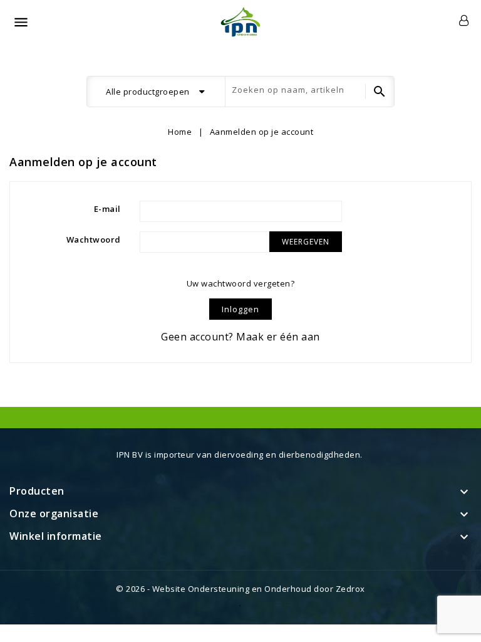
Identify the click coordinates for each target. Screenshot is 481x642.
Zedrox (350, 588)
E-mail (107, 208)
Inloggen (240, 309)
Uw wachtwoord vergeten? (241, 283)
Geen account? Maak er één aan (240, 337)
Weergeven (305, 241)
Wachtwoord (93, 239)
